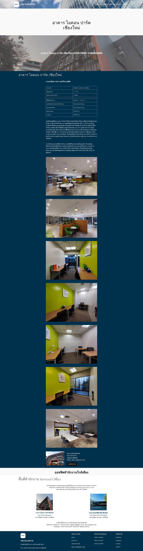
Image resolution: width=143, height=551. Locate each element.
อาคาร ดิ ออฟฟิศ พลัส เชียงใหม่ (98, 513)
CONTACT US (72, 464)
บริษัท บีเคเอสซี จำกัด (27, 4)
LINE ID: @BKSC (72, 458)
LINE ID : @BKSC (75, 525)
